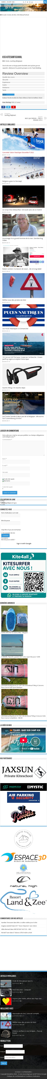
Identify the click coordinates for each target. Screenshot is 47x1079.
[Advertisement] (23, 955)
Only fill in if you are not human (11, 530)
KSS (3, 61)
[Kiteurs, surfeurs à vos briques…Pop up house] (5, 1033)
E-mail (4, 465)
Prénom (2, 1051)
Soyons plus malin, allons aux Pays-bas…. (28, 999)
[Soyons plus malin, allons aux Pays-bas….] (5, 1001)
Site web (5, 472)
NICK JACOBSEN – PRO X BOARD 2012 (33, 118)
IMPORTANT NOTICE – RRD (22, 929)
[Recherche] (45, 2)
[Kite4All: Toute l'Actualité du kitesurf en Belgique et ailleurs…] (23, 7)
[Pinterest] (30, 2)
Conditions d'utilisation (33, 1076)
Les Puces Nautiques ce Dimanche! (15, 329)
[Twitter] (28, 2)
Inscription (4, 538)
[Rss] (23, 2)
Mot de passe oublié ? (8, 539)
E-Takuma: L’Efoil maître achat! (22, 932)
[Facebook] (25, 2)
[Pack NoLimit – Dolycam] (5, 992)
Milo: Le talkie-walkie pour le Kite (27, 922)
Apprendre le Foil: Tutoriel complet (25, 1013)
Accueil (4, 15)
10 (22, 992)
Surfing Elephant (10, 114)
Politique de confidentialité (15, 1076)
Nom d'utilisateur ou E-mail (9, 513)
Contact (18, 1072)
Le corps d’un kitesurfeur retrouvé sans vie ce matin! (22, 210)
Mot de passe (5, 520)
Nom (4, 459)
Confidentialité (26, 1072)
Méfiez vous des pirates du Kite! (14, 300)
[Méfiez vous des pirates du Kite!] (5, 1025)
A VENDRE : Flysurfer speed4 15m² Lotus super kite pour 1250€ (20, 657)
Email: (2, 1057)
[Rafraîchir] (6, 481)
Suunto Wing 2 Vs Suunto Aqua (13, 388)
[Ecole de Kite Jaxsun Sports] (5, 983)
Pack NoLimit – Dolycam (21, 990)
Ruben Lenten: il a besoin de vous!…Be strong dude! (22, 269)
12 (22, 983)
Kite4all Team (5, 932)
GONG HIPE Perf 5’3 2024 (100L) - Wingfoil (14, 632)
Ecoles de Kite (12, 15)
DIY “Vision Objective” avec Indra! (26, 926)
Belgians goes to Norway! (12, 181)
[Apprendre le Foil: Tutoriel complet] (5, 1016)
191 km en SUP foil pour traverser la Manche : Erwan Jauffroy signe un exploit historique (22, 358)
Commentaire (7, 439)
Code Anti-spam (7, 487)
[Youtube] (32, 2)
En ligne (9, 503)
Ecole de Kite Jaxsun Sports (22, 981)
